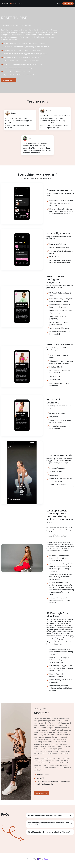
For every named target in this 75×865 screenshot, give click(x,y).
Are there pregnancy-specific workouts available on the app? (48, 823)
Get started (67, 3)
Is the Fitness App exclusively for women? (45, 815)
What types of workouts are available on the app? (49, 832)
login (58, 3)
